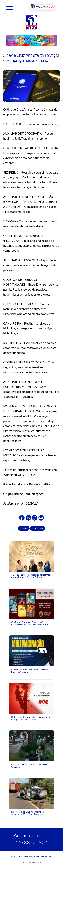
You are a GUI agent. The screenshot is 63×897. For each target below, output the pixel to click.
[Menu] (9, 7)
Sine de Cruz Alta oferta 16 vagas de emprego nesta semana (31, 57)
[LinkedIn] (28, 517)
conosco (31, 835)
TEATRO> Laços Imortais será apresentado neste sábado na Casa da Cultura (31, 575)
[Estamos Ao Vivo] (42, 7)
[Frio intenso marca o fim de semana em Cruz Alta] (31, 752)
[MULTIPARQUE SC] (32, 40)
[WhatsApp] (34, 517)
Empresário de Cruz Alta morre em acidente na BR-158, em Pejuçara (27, 812)
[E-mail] (41, 517)
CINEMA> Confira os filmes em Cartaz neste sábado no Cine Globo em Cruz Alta (30, 623)
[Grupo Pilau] (31, 22)
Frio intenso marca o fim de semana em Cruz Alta (29, 765)
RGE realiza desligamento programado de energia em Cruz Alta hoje (30, 718)
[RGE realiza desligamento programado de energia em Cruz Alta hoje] (31, 698)
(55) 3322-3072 (31, 842)
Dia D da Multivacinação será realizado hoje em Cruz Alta (29, 670)
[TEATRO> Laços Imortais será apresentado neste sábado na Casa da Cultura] (31, 568)
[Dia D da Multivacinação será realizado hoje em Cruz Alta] (31, 663)
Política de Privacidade (31, 862)
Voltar (23, 528)
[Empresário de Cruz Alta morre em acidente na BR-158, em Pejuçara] (31, 793)
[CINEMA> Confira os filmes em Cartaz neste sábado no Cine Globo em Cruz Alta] (31, 603)
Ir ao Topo (37, 528)
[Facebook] (22, 517)
